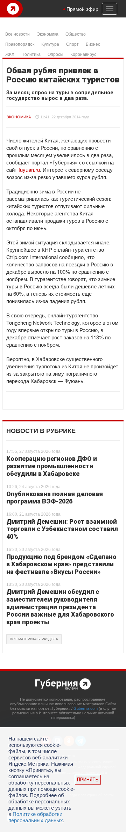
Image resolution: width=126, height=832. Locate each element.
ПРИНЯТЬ (88, 779)
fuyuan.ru (29, 169)
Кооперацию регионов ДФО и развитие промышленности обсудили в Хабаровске (51, 466)
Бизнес (93, 44)
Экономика (47, 34)
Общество (75, 34)
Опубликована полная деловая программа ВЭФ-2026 (54, 497)
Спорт (72, 44)
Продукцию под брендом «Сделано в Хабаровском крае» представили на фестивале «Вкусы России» (61, 564)
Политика (31, 54)
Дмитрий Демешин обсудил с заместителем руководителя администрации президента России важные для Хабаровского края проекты (60, 606)
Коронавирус (83, 54)
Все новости (17, 34)
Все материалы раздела (34, 639)
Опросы (55, 54)
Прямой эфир (82, 8)
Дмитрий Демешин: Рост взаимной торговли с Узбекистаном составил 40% (62, 529)
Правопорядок (19, 44)
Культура (50, 44)
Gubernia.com (86, 708)
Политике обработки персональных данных (35, 817)
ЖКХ (9, 54)
